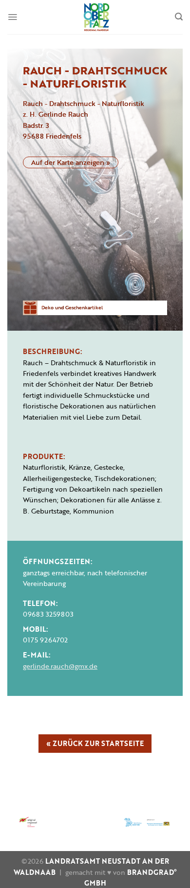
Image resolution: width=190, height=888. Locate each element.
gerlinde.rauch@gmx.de (60, 666)
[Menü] (12, 17)
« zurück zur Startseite (95, 743)
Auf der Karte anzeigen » (70, 162)
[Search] (179, 16)
